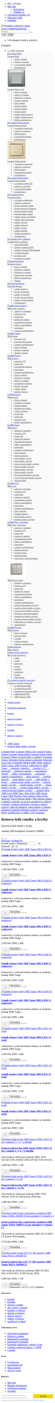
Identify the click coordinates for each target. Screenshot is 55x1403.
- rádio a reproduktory (20, 774)
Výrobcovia (13, 1362)
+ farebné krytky (20, 553)
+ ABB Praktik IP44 (21, 694)
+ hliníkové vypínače (22, 98)
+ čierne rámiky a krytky (23, 472)
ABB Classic (12, 336)
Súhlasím (43, 1396)
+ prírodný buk (19, 636)
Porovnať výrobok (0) (11, 840)
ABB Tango (12, 428)
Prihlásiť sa (18, 12)
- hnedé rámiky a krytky (29, 785)
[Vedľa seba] (5, 838)
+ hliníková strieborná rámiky (25, 613)
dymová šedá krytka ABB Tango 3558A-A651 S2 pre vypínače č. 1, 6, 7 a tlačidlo (26, 1149)
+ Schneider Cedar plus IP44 (25, 691)
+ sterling (17, 669)
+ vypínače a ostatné (21, 258)
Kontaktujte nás (14, 1365)
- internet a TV (38, 768)
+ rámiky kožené (20, 231)
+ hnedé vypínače (20, 353)
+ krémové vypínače (21, 269)
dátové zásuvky (14, 1316)
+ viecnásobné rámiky (22, 65)
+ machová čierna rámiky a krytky (27, 619)
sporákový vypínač (16, 1321)
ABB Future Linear (15, 580)
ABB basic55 (12, 397)
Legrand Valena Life (15, 89)
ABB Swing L (13, 358)
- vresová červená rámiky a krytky (26, 789)
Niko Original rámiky (21, 799)
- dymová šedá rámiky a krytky (33, 787)
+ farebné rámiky (20, 109)
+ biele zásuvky (19, 453)
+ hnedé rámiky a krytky (23, 469)
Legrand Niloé (13, 56)
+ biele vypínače (20, 59)
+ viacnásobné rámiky (22, 136)
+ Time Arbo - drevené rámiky (25, 558)
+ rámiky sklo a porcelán (23, 219)
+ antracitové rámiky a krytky (25, 616)
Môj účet (11, 1382)
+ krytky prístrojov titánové (24, 208)
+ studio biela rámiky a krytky (25, 605)
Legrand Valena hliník (16, 181)
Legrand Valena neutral (17, 125)
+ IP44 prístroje (19, 134)
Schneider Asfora (14, 264)
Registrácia (18, 9)
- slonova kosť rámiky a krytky (24, 782)
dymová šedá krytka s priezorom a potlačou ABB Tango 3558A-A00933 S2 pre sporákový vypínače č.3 (26, 1225)
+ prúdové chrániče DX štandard (26, 250)
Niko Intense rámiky (42, 799)
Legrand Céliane (14, 197)
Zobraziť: (5, 846)
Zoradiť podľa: (8, 843)
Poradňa (10, 730)
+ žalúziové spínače (21, 319)
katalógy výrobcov (15, 724)
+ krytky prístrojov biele (23, 206)
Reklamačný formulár (17, 1342)
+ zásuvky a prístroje (22, 131)
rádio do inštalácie (18, 807)
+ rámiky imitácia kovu (23, 114)
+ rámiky (17, 281)
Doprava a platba (15, 1336)
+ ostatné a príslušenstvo (23, 331)
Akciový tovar (14, 1370)
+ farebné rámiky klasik (23, 211)
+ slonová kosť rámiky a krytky (26, 611)
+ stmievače (18, 317)
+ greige (16, 666)
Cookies (11, 1350)
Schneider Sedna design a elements (25, 760)
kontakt (10, 713)
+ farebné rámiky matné (23, 214)
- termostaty (39, 774)
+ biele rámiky (19, 103)
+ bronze (17, 675)
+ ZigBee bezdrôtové (22, 233)
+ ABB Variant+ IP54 (22, 697)
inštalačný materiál (10, 810)
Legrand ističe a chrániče (17, 242)
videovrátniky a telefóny (39, 807)
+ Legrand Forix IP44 (22, 686)
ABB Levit (11, 486)
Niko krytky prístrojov (16, 655)
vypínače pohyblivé (20, 804)
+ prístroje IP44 (19, 480)
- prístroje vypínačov (19, 768)
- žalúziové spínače (21, 771)
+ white (16, 658)
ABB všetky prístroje (16, 308)
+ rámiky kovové (20, 222)
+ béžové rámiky (20, 106)
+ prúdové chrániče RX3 (23, 247)
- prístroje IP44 (41, 790)
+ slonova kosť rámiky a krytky (26, 464)
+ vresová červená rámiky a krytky (27, 478)
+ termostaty (18, 328)
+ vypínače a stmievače (23, 128)
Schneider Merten (14, 286)
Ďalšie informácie (39, 1400)
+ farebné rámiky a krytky (24, 519)
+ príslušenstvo (19, 67)
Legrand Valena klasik (16, 161)
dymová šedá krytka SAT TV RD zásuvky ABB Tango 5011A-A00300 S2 (26, 1263)
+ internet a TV (19, 314)
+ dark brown (18, 677)
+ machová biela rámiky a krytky (27, 608)
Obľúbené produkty (17, 1388)
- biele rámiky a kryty (21, 779)
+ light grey (18, 663)
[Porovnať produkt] (25, 875)
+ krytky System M (21, 292)
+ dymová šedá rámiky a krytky (26, 475)
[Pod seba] (2, 838)
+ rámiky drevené (20, 225)
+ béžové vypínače (21, 62)
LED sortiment (37, 812)
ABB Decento (13, 630)
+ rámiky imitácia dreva (23, 117)
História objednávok (17, 1385)
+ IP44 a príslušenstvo (22, 120)
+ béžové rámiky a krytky (24, 467)
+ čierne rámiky (19, 111)
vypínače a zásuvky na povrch (19, 683)
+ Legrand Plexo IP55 (22, 688)
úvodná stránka (13, 702)
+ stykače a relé (19, 256)
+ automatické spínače (22, 322)
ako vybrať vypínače (17, 1307)
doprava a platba (14, 719)
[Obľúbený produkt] (22, 875)
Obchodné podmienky (16, 708)
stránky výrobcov (15, 1318)
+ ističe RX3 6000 (20, 244)
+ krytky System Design (23, 297)
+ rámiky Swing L (20, 392)
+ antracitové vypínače (22, 275)
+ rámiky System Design (23, 300)
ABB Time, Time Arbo (16, 525)
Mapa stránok (13, 1367)
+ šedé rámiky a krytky (22, 461)
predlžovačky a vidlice (18, 812)
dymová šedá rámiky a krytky (21, 746)
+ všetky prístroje (20, 289)
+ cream (16, 661)
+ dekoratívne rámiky (22, 408)
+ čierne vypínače (20, 100)
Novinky (11, 1391)
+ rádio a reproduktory (22, 325)
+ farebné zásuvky (20, 455)
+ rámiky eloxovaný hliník (24, 217)
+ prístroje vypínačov (22, 311)
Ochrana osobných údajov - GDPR (24, 1347)
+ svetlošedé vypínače (22, 383)
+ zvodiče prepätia (21, 253)
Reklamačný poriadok (18, 1339)
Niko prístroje (13, 650)
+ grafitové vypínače (22, 403)
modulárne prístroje (29, 810)
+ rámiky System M (21, 294)
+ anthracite (18, 672)
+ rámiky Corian (20, 228)
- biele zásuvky (31, 776)
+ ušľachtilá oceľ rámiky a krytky (27, 622)
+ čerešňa (17, 638)
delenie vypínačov (15, 736)
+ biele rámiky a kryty (22, 458)
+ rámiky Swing (19, 389)
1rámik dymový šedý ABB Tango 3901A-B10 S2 (26, 855)
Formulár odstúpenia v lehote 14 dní (24, 1344)
